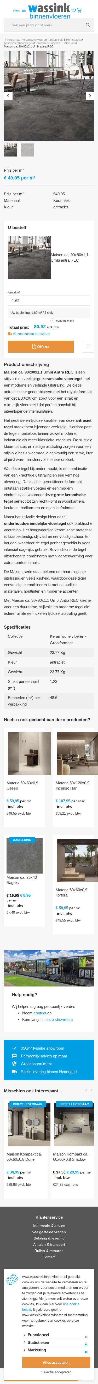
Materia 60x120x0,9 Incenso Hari (72, 785)
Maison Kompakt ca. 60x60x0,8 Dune (24, 1157)
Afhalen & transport (49, 1244)
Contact (49, 1257)
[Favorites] (74, 11)
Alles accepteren (56, 1362)
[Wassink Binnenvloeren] (49, 10)
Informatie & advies (49, 1226)
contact (40, 1013)
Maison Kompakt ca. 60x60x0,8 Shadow (70, 1157)
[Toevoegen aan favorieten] (88, 347)
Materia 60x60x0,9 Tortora (71, 892)
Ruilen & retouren (49, 1251)
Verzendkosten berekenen (31, 334)
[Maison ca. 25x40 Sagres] (25, 856)
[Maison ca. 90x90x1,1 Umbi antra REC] (49, 96)
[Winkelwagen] (79, 11)
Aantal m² (14, 292)
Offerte (42, 347)
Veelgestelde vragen (49, 1232)
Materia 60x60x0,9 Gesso (22, 785)
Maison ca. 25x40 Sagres (22, 880)
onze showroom (59, 1019)
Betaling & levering (49, 1238)
